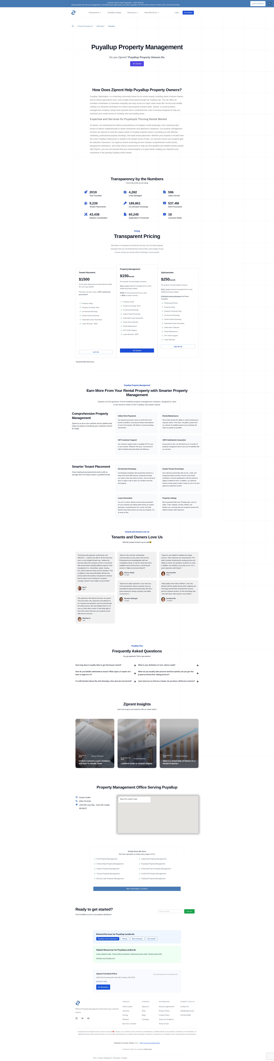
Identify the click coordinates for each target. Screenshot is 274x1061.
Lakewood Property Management (153, 859)
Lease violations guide (103, 954)
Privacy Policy (164, 1011)
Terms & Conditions (166, 1019)
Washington (100, 26)
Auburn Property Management (108, 869)
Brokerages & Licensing (121, 1043)
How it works (127, 1007)
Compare (145, 1019)
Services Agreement (166, 1007)
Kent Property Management (107, 859)
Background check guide (139, 954)
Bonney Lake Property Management (110, 878)
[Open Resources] (137, 12)
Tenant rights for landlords (121, 954)
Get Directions (103, 987)
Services (126, 1011)
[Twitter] (82, 1018)
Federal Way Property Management (110, 864)
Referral (126, 1019)
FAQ (143, 1011)
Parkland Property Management (153, 878)
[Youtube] (88, 1018)
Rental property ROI (155, 954)
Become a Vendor (129, 1024)
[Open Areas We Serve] (158, 12)
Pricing (124, 939)
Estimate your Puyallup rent (105, 958)
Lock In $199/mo (258, 4)
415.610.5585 (185, 1015)
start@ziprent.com (187, 1011)
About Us (145, 1007)
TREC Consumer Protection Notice (150, 1043)
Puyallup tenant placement (108, 939)
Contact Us (184, 1007)
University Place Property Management (156, 869)
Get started (151, 939)
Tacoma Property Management (108, 874)
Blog (143, 1015)
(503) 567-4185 (101, 981)
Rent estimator (137, 939)
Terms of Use (164, 1024)
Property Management (85, 26)
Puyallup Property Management (153, 864)
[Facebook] (76, 1018)
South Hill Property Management (153, 874)
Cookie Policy (164, 1015)
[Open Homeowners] (100, 12)
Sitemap (131, 1043)
